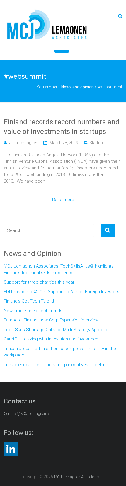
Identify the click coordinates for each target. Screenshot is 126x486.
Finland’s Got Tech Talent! (29, 301)
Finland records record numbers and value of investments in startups (62, 127)
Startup (96, 142)
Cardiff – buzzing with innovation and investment (52, 339)
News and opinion (77, 87)
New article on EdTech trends (33, 310)
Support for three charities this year (39, 282)
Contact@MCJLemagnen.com (29, 413)
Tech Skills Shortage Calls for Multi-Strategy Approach (57, 329)
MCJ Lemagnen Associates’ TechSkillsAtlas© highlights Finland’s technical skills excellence (59, 269)
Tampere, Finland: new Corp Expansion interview (51, 320)
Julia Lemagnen (23, 142)
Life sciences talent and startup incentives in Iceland (56, 364)
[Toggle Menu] (61, 51)
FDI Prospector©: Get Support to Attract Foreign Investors (61, 291)
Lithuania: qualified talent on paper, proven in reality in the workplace (60, 352)
